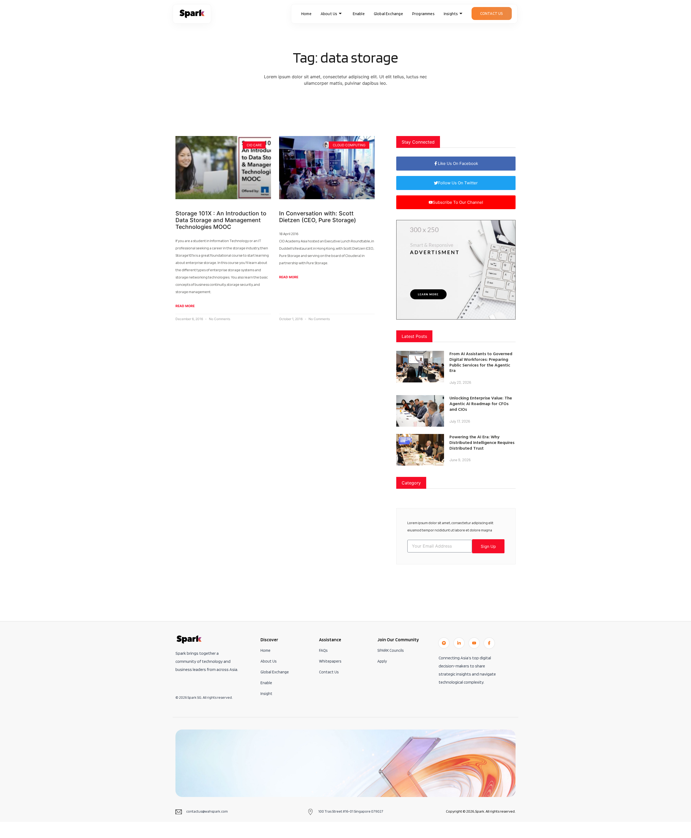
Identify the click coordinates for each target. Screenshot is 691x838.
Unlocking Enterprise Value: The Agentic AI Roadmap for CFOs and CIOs (480, 403)
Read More (185, 306)
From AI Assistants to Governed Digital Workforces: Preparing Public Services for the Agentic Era (480, 362)
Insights (451, 13)
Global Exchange (388, 13)
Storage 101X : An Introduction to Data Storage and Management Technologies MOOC (220, 220)
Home (306, 13)
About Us (329, 13)
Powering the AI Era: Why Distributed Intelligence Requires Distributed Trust (481, 442)
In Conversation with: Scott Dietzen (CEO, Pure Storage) (317, 216)
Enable (359, 13)
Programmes (423, 13)
